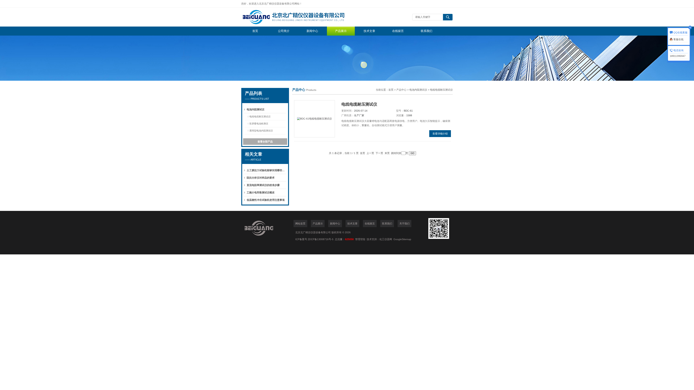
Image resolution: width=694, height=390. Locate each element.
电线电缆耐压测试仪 (260, 116)
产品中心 (401, 89)
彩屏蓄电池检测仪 (258, 123)
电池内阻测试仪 (255, 109)
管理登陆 (360, 239)
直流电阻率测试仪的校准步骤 (263, 185)
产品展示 (341, 30)
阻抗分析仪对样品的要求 (261, 177)
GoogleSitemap (402, 239)
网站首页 (300, 223)
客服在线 (678, 39)
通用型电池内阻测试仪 (261, 130)
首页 (255, 30)
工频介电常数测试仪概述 (261, 192)
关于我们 (404, 223)
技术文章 (369, 30)
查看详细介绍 (440, 133)
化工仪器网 (385, 239)
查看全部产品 (265, 141)
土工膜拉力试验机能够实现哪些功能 (266, 170)
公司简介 (284, 30)
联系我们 (426, 30)
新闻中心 (312, 30)
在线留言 (398, 30)
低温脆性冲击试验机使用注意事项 (266, 199)
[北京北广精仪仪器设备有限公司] (295, 17)
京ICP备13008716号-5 (321, 239)
